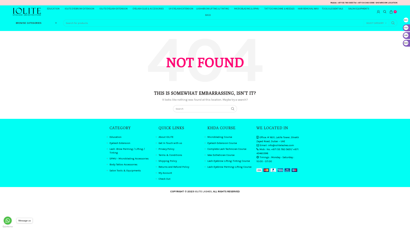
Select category (375, 23)
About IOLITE (166, 136)
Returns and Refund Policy (174, 166)
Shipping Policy (168, 160)
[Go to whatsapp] (8, 221)
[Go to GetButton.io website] (8, 227)
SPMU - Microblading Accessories (129, 158)
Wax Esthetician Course (220, 155)
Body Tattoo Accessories (123, 164)
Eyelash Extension (120, 143)
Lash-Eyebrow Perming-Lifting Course (229, 166)
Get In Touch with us (170, 143)
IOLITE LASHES (203, 191)
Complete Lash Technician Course (226, 148)
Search (393, 23)
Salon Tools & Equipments (125, 170)
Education (115, 136)
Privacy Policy (166, 148)
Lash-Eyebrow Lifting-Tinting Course (228, 160)
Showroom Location (386, 3)
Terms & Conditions (170, 155)
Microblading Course (219, 136)
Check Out (164, 178)
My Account (165, 172)
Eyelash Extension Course (222, 143)
